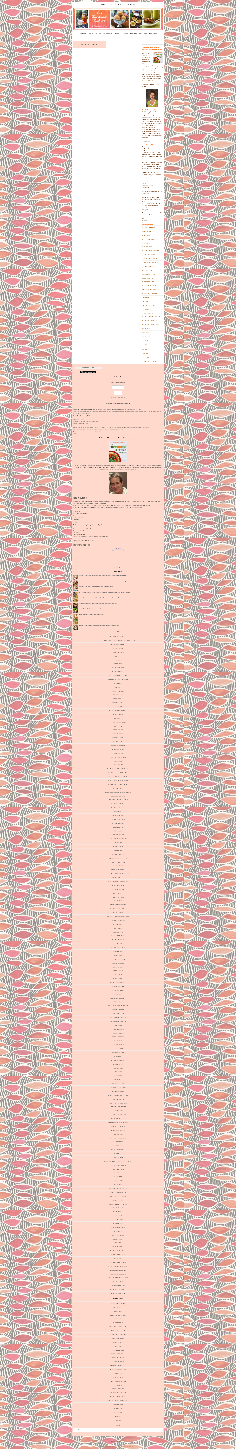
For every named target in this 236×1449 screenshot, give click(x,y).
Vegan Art (118, 656)
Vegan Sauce (118, 1153)
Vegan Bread (118, 699)
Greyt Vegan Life (148, 282)
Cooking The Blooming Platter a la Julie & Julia (118, 640)
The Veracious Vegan (149, 305)
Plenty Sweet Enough (149, 293)
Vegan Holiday (118, 955)
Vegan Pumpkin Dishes (118, 1107)
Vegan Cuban (118, 831)
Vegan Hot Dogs (118, 963)
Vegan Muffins (118, 1033)
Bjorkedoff (146, 235)
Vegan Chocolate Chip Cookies (118, 769)
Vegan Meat (118, 994)
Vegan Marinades (118, 990)
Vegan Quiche (118, 1111)
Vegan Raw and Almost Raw (118, 1122)
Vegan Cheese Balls (118, 745)
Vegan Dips (118, 850)
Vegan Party (118, 1056)
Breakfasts (153, 34)
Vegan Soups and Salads (118, 1188)
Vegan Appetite (147, 313)
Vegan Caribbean (118, 734)
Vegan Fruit (118, 901)
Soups (91, 34)
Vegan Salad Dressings (118, 1142)
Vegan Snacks (118, 1180)
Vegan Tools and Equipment (118, 1266)
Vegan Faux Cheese (118, 870)
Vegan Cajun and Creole (118, 722)
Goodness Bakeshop (149, 278)
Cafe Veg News (147, 247)
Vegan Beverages (118, 691)
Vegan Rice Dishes (118, 1134)
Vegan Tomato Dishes (118, 1262)
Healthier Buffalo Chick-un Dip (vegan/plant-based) (91, 608)
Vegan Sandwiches (118, 1149)
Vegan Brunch (118, 714)
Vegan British (118, 706)
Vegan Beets (118, 687)
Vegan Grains (118, 924)
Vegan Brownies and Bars (118, 710)
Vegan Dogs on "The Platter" (118, 858)
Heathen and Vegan (149, 286)
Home (103, 5)
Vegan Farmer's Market (118, 862)
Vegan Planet (147, 328)
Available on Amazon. (148, 80)
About (110, 5)
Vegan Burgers (118, 718)
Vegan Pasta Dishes (118, 1060)
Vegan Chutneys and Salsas (118, 784)
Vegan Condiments (118, 804)
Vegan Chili (118, 761)
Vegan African (118, 648)
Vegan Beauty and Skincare (118, 679)
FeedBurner (121, 397)
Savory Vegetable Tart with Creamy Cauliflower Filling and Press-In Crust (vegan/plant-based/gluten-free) (104, 592)
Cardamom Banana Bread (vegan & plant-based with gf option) (94, 619)
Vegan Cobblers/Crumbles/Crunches (118, 792)
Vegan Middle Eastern (118, 1013)
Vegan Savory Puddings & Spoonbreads (118, 1161)
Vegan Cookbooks (118, 807)
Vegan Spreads (118, 1212)
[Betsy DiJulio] (118, 551)
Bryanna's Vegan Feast (150, 239)
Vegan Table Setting (118, 1235)
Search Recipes (129, 5)
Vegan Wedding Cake (118, 1285)
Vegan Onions (118, 1048)
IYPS (123, 1441)
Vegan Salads (118, 1146)
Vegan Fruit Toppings (118, 908)
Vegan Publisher (118, 1091)
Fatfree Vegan (147, 270)
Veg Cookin (146, 309)
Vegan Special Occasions (118, 1204)
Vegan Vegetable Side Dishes (118, 1278)
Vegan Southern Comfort (118, 1196)
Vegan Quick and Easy (118, 1114)
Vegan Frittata (118, 893)
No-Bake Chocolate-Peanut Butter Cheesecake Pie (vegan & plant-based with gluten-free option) (102, 575)
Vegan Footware (118, 885)
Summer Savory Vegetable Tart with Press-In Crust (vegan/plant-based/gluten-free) (99, 597)
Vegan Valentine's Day (118, 1274)
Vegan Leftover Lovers (118, 982)
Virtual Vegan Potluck (118, 1293)
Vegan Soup (118, 1184)
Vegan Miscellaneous (118, 1017)
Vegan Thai (118, 1243)
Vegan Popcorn (118, 1083)
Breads (125, 34)
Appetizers (82, 34)
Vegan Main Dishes (118, 986)
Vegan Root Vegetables (118, 1138)
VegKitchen (146, 336)
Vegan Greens (118, 932)
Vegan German (118, 912)
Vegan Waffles (118, 1282)
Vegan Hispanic (118, 951)
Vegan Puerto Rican (118, 1099)
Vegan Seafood (118, 1173)
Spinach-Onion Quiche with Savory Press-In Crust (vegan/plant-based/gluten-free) (99, 625)
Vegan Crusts (118, 827)
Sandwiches (107, 34)
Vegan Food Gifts (118, 877)
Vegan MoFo (118, 1025)
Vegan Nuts (118, 1041)
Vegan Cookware (118, 815)
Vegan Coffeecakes (118, 796)
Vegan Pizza (118, 1079)
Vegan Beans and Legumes (118, 675)
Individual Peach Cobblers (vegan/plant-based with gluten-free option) (96, 586)
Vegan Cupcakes (118, 835)
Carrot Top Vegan (148, 254)
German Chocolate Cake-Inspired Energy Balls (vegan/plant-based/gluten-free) (98, 603)
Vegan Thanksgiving (118, 1254)
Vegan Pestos (118, 1064)
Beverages (143, 34)
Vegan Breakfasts (118, 702)
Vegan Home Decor (118, 959)
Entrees (117, 34)
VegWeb (144, 344)
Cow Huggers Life (148, 266)
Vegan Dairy (118, 842)
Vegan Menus (118, 1002)
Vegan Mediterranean (118, 998)
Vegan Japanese (118, 978)
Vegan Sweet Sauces (118, 1231)
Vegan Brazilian (118, 695)
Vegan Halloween (118, 940)
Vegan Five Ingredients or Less (118, 873)
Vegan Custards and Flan (118, 839)
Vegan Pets (118, 1072)
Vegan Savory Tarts (118, 1169)
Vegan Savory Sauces (118, 1165)
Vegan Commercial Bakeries (118, 800)
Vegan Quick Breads (118, 1118)
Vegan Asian (118, 660)
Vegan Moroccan (118, 1029)
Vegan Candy (118, 730)
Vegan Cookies (118, 811)
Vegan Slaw (118, 1177)
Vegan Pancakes (118, 1052)
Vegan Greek (118, 928)
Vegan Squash (118, 1215)
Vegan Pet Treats (118, 1068)
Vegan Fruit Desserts (118, 905)
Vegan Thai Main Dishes (118, 1250)
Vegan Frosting (118, 897)
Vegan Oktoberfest (118, 1044)
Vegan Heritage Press (149, 321)
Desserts (133, 34)
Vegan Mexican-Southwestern (118, 1006)
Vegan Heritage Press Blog (151, 324)
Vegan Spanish (118, 1200)
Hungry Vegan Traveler (150, 289)
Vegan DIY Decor (118, 854)
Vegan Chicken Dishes (118, 757)
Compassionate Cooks (150, 262)
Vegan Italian (118, 975)
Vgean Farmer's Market (118, 1289)
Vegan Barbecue (118, 671)
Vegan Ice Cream (118, 967)
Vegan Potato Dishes (118, 1087)
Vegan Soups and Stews (118, 1192)
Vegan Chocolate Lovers (118, 776)
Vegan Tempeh (118, 1239)
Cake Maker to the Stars (150, 251)
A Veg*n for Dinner (148, 227)
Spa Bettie (145, 297)
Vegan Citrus (118, 788)
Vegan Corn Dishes (118, 819)
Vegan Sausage (118, 1157)
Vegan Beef (118, 683)
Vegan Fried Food (118, 889)
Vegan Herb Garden (118, 947)
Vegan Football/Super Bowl (118, 881)
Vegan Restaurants (118, 1130)
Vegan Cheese (118, 741)
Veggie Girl (146, 332)
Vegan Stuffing (118, 1223)
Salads (98, 34)
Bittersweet (146, 231)
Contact (118, 5)
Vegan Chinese (118, 765)
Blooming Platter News (118, 636)
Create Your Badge (118, 567)
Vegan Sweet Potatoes (118, 1227)
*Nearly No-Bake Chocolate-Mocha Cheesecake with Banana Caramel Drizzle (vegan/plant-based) (102, 581)
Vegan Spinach (118, 1208)
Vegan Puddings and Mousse (118, 1095)
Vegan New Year (118, 1037)
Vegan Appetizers (118, 652)
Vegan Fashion (118, 866)
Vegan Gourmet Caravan (151, 317)
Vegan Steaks (118, 1219)
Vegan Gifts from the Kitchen (118, 916)
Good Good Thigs (148, 274)
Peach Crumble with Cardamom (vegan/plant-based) (91, 614)
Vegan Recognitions (118, 1126)
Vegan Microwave (118, 1010)
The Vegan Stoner (148, 301)
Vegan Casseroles (118, 737)
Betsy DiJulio (118, 548)
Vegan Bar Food (118, 668)
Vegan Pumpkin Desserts (118, 1103)
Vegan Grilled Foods (118, 936)
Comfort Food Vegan (149, 258)
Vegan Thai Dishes (118, 1247)
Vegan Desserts (118, 846)
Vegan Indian (118, 971)
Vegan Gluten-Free (118, 920)
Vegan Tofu (118, 1258)
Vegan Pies (118, 1076)
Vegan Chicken (118, 753)
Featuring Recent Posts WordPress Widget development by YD (118, 1446)
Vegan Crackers (118, 823)
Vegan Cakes (118, 726)
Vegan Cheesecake (118, 749)
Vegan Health (118, 943)
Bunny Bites (146, 243)
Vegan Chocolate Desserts (118, 772)
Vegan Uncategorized (118, 1270)
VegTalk (145, 340)
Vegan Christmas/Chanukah (118, 780)
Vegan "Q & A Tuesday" (118, 644)
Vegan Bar (118, 664)
